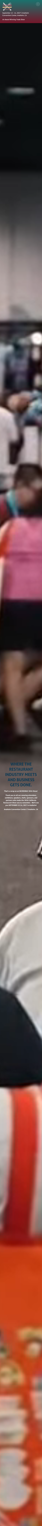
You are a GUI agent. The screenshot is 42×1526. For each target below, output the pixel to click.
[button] (38, 4)
